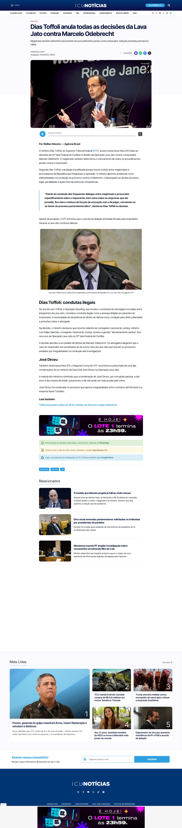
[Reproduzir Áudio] (43, 134)
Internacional (89, 13)
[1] (50, 693)
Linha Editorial (82, 804)
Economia (55, 13)
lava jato (55, 469)
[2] (111, 680)
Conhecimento (106, 13)
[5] (153, 718)
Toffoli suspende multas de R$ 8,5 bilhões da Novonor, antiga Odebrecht (78, 404)
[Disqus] (91, 605)
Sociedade (67, 13)
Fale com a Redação (101, 804)
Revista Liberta (122, 13)
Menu (17, 5)
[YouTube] (160, 13)
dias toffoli (44, 469)
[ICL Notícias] (91, 5)
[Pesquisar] (169, 5)
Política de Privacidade (124, 804)
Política (43, 13)
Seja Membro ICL (155, 5)
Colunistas (31, 13)
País (77, 13)
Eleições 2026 (16, 13)
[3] (153, 680)
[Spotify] (171, 13)
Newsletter (52, 804)
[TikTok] (167, 13)
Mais (135, 13)
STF (96, 150)
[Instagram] (153, 13)
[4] (111, 718)
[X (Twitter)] (163, 13)
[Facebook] (156, 13)
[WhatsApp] (140, 53)
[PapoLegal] (136, 53)
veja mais (166, 662)
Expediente (66, 804)
